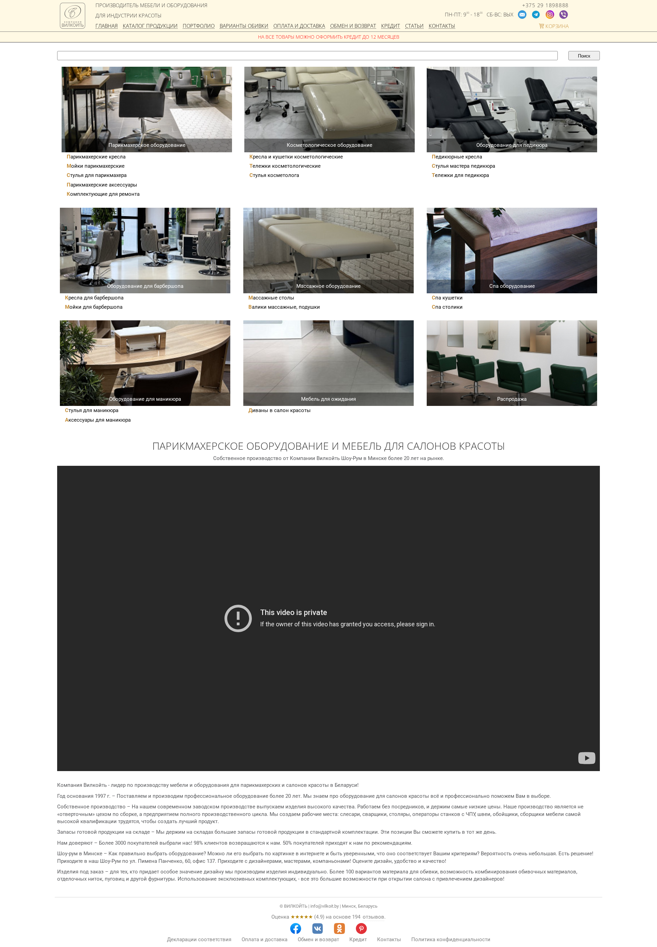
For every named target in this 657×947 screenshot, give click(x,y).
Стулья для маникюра (91, 410)
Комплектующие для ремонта (103, 194)
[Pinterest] (361, 928)
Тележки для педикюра (460, 175)
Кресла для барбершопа (94, 298)
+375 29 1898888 (545, 5)
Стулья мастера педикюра (463, 166)
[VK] (317, 928)
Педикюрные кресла (457, 157)
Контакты (442, 26)
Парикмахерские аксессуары (102, 185)
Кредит (390, 26)
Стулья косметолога (274, 175)
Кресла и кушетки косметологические (296, 157)
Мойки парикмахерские (96, 166)
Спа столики (447, 307)
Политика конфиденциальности (450, 939)
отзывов (373, 917)
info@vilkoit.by (324, 906)
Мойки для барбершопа (94, 307)
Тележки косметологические (285, 166)
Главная (106, 26)
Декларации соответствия (199, 939)
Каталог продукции (150, 26)
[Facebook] (295, 928)
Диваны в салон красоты (279, 410)
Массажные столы (271, 298)
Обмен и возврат (353, 26)
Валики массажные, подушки (284, 307)
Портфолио (199, 26)
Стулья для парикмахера (97, 175)
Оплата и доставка (299, 26)
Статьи (414, 26)
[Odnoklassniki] (339, 928)
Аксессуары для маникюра (98, 420)
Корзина (556, 26)
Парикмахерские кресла (96, 157)
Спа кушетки (447, 298)
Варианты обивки (244, 26)
